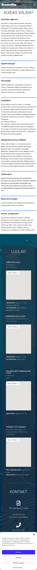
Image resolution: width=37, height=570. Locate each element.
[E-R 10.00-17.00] (18, 525)
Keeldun (18, 558)
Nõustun (18, 552)
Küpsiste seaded (18, 563)
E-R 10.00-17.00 (18, 530)
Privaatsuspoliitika (17, 567)
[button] (34, 534)
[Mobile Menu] (35, 4)
